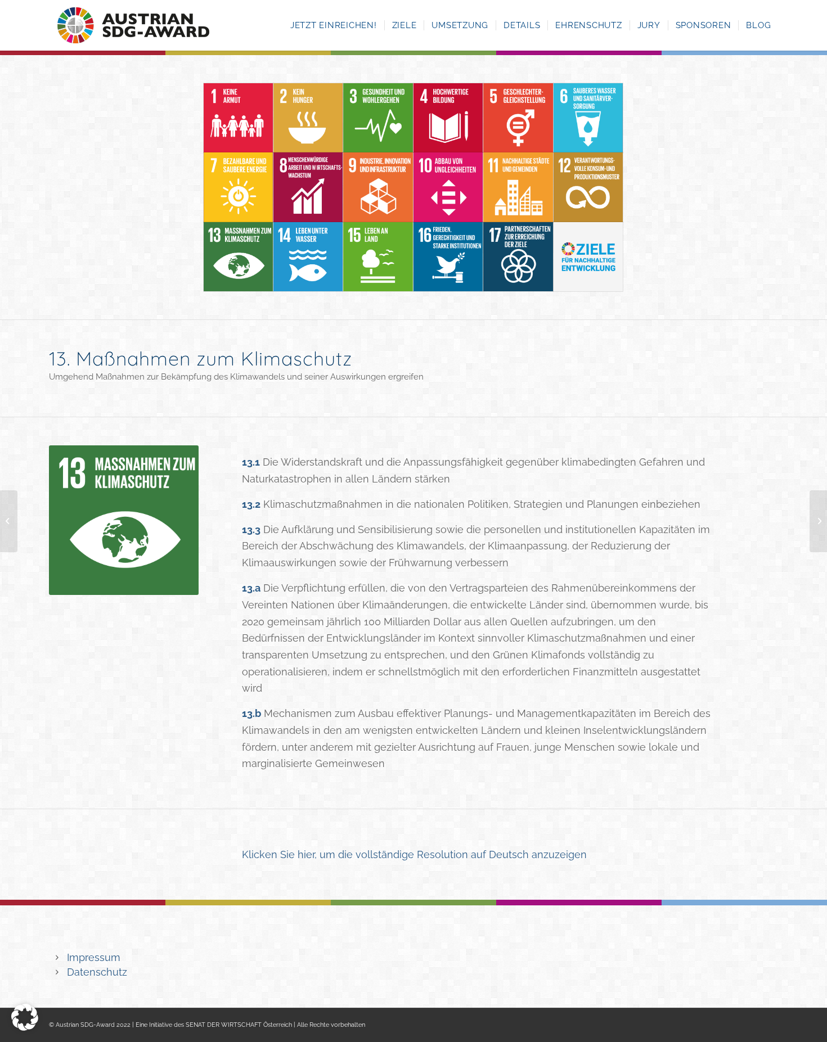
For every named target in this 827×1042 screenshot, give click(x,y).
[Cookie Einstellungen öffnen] (24, 1027)
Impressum (93, 957)
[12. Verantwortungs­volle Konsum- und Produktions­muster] (818, 521)
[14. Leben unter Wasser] (8, 521)
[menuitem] (333, 25)
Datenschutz (97, 972)
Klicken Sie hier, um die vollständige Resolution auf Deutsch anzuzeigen (414, 854)
